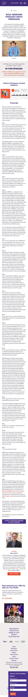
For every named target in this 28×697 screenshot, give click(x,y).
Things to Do (14, 631)
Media (14, 652)
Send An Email (14, 574)
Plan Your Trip (15, 3)
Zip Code (12, 687)
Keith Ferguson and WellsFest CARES (13, 99)
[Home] (4, 3)
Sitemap (14, 660)
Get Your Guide (7, 598)
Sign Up (12, 676)
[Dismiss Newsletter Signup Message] (27, 672)
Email (11, 683)
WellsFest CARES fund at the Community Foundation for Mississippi (14, 74)
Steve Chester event (7, 496)
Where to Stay (14, 633)
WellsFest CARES (7, 72)
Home (15, 10)
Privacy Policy (14, 658)
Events (14, 635)
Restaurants (14, 629)
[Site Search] (21, 3)
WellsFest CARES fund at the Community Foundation (13, 492)
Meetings (14, 649)
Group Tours (14, 650)
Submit (13, 694)
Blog (14, 647)
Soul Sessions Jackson (3, 99)
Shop (14, 656)
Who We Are (14, 654)
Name (11, 678)
